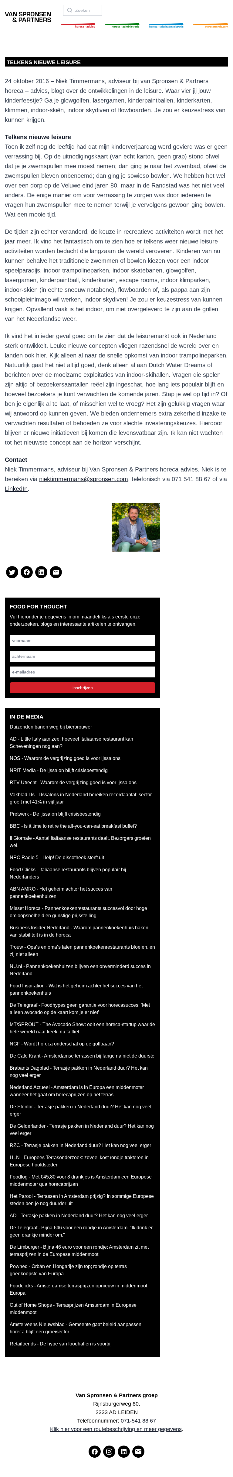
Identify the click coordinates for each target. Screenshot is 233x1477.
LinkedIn (16, 488)
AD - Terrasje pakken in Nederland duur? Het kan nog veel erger (79, 1215)
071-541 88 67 (138, 1421)
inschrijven (83, 687)
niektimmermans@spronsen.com (83, 479)
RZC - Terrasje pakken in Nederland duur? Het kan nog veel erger (80, 1145)
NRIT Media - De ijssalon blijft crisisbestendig (59, 770)
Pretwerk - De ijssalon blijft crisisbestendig (55, 814)
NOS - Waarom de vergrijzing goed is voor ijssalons (65, 758)
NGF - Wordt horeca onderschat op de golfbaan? (62, 1043)
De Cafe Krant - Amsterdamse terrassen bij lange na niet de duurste (82, 1055)
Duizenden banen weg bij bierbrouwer (51, 726)
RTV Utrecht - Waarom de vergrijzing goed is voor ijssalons (73, 782)
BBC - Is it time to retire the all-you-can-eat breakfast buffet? (73, 826)
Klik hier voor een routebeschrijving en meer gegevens (116, 1429)
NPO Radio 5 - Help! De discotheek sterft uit (57, 857)
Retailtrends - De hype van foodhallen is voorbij (61, 1343)
